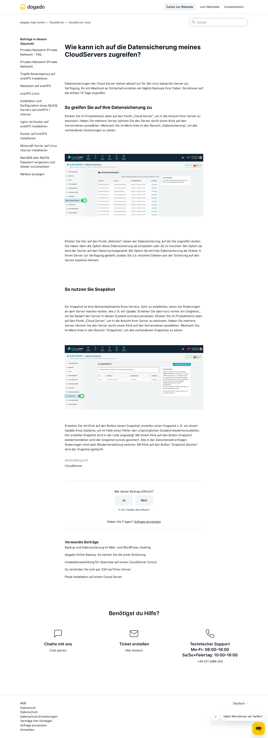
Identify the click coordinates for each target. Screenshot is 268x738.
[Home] (33, 7)
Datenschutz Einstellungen (38, 716)
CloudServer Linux (79, 22)
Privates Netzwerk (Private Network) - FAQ (38, 52)
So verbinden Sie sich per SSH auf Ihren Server (98, 569)
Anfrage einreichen (147, 522)
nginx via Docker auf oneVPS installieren (34, 124)
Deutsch (239, 703)
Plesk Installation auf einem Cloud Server (93, 577)
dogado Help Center (32, 22)
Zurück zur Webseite (179, 6)
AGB (23, 703)
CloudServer (56, 22)
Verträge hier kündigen (36, 721)
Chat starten (58, 650)
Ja (123, 500)
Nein (144, 500)
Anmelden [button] (27, 730)
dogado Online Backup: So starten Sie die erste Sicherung (105, 554)
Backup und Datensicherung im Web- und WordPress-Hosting (108, 547)
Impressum (28, 708)
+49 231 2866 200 (210, 661)
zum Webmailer (210, 6)
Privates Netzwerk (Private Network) (38, 64)
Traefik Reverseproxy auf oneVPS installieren (37, 76)
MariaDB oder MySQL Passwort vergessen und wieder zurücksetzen (37, 162)
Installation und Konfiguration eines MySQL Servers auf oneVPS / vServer (39, 107)
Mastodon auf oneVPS (35, 86)
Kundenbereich (234, 6)
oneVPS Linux (29, 93)
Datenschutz (29, 712)
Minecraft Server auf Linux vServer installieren (38, 148)
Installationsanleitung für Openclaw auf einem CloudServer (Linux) (111, 562)
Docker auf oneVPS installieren (33, 136)
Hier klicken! (134, 650)
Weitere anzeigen (32, 174)
